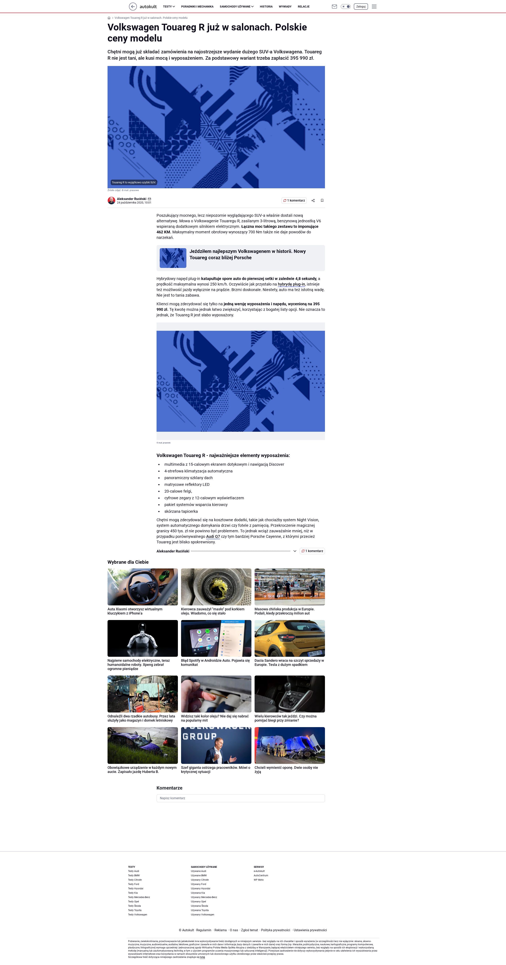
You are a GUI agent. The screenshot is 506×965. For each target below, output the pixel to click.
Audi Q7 (213, 536)
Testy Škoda (134, 906)
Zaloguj (360, 6)
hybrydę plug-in (291, 284)
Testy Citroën (135, 879)
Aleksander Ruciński (131, 199)
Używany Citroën (200, 879)
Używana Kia (198, 892)
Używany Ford (198, 884)
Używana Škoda (199, 906)
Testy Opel (133, 901)
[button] (346, 6)
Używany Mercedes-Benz (204, 897)
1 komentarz (296, 200)
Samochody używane (235, 6)
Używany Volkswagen (202, 914)
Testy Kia (133, 892)
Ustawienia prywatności (309, 930)
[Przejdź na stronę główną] (133, 9)
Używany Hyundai (200, 888)
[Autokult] (151, 6)
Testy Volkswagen (137, 914)
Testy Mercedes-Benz (139, 897)
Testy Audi (133, 871)
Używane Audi (198, 871)
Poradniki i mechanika (197, 6)
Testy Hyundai (135, 888)
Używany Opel (198, 901)
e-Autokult (259, 871)
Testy (167, 6)
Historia (266, 6)
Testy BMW (134, 875)
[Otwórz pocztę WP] (334, 6)
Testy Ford (133, 884)
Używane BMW (199, 875)
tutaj (202, 957)
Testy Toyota (135, 910)
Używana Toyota (200, 910)
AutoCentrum (261, 875)
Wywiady (285, 6)
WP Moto (259, 879)
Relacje (304, 6)
